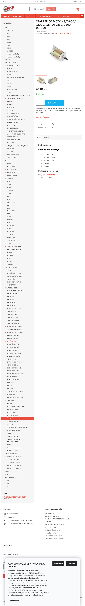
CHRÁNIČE (10, 235)
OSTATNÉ (10, 152)
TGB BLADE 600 (12, 315)
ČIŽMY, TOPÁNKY (12, 202)
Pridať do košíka (55, 103)
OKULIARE (10, 178)
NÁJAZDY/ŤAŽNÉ (12, 90)
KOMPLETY (10, 252)
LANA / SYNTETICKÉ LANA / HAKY (17, 146)
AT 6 (8, 39)
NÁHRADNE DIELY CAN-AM (15, 332)
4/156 (9, 87)
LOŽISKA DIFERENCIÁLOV (15, 374)
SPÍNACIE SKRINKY (13, 421)
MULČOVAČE (11, 279)
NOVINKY (7, 474)
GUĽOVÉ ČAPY (11, 386)
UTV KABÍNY (10, 143)
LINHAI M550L (11, 303)
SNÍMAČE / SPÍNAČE (13, 430)
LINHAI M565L (11, 306)
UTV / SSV (8, 60)
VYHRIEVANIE (11, 149)
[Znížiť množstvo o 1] (44, 104)
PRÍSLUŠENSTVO (12, 72)
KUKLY (9, 243)
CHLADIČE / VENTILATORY (15, 392)
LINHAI (9, 48)
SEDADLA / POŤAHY (13, 158)
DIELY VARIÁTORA (12, 451)
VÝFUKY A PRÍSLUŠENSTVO (15, 98)
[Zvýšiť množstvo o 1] (44, 101)
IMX (8, 208)
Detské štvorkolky (13, 54)
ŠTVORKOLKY (9, 30)
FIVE (8, 199)
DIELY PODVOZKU (12, 365)
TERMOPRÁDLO (12, 241)
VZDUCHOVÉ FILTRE (13, 439)
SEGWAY (9, 33)
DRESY (9, 229)
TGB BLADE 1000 (12, 318)
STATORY (10, 424)
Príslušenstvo (11, 166)
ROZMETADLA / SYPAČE (14, 276)
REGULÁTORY (11, 412)
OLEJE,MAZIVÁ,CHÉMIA (12, 454)
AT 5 (8, 36)
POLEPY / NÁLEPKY (13, 155)
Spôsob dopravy (50, 527)
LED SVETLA (10, 75)
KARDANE (10, 389)
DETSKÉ (9, 187)
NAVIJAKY (10, 69)
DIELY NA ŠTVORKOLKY (12, 341)
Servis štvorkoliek (51, 533)
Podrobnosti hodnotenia (63, 33)
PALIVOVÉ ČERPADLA (13, 409)
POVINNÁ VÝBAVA (12, 137)
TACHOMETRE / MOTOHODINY (17, 427)
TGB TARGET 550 (13, 321)
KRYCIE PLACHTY (12, 125)
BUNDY (9, 217)
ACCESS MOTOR (12, 51)
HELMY (9, 164)
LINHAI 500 (10, 300)
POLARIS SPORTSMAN (14, 466)
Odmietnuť (58, 563)
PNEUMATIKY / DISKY (11, 63)
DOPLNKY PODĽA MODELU (13, 457)
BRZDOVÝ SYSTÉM (13, 344)
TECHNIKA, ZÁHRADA (11, 267)
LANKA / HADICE (12, 350)
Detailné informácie (42, 117)
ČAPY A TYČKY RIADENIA (15, 398)
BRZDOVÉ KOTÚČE (13, 347)
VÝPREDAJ (8, 471)
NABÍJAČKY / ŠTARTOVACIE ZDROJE (18, 95)
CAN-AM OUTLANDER (14, 338)
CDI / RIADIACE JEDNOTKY (15, 406)
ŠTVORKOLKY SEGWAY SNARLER (14, 497)
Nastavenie (14, 600)
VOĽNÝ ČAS (10, 264)
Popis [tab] (39, 137)
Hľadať (51, 9)
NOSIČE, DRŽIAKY (12, 128)
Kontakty (48, 522)
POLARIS (10, 104)
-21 (8, 486)
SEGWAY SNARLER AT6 (14, 329)
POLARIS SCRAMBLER (14, 469)
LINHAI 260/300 (12, 294)
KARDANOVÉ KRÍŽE (13, 371)
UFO (8, 214)
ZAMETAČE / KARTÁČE (14, 282)
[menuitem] (6, 16)
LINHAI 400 (10, 297)
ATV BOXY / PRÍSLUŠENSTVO (16, 134)
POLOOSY (10, 383)
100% (9, 184)
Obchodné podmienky (52, 516)
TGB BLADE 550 (12, 312)
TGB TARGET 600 (13, 324)
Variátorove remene (14, 448)
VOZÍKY (9, 270)
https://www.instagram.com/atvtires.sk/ (20, 523)
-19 (8, 483)
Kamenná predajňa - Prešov (54, 536)
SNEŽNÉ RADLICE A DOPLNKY (16, 131)
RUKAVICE (10, 190)
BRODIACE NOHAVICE (14, 249)
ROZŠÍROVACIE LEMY (13, 140)
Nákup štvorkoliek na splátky (54, 525)
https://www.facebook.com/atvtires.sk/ (20, 520)
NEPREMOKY (11, 238)
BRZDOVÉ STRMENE (13, 356)
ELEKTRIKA (10, 400)
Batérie (9, 403)
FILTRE (9, 433)
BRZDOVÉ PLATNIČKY (14, 353)
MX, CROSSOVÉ (12, 169)
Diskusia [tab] (46, 137)
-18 (8, 480)
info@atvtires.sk (12, 514)
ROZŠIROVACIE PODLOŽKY (15, 78)
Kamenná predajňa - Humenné (54, 539)
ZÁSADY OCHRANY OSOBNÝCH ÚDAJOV (57, 519)
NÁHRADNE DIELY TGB (14, 309)
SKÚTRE (7, 27)
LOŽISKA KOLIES (12, 377)
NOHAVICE (10, 220)
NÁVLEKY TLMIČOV (13, 122)
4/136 (9, 84)
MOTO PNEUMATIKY (11, 477)
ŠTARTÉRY (10, 418)
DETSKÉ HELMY (12, 175)
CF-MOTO (10, 107)
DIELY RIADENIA (11, 395)
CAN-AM (9, 101)
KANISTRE (10, 92)
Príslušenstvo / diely (14, 273)
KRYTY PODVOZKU (13, 113)
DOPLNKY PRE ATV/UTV (12, 66)
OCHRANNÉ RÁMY (12, 116)
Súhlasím (71, 563)
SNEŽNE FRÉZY (11, 285)
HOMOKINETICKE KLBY (14, 368)
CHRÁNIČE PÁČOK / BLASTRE (16, 119)
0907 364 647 (11, 517)
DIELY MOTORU (11, 359)
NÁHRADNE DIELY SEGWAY (15, 326)
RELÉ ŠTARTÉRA (12, 415)
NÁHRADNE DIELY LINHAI (14, 291)
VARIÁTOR (10, 445)
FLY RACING (11, 211)
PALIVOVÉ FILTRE (12, 442)
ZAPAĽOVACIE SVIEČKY (14, 362)
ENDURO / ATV (11, 172)
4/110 (9, 81)
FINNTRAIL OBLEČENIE (14, 246)
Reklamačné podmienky (53, 530)
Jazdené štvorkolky (13, 57)
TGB (8, 45)
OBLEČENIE (8, 161)
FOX (8, 181)
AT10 (9, 42)
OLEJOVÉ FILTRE (12, 436)
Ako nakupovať (40, 2)
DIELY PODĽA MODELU (11, 288)
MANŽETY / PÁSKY (13, 380)
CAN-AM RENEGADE (13, 335)
